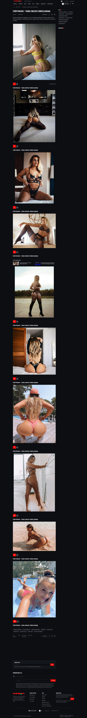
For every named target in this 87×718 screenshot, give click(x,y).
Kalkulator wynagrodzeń (46, 705)
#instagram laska (62, 23)
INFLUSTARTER (50, 3)
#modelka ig (43, 629)
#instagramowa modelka (35, 629)
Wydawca (44, 700)
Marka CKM (44, 694)
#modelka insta (16, 631)
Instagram (33, 697)
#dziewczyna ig (49, 629)
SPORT (29, 3)
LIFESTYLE (15, 3)
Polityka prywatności (46, 704)
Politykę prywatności (37, 666)
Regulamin (31, 666)
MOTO (25, 3)
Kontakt (43, 698)
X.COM (32, 701)
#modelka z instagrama (17, 629)
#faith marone (30, 631)
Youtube (32, 699)
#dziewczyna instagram (38, 631)
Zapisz (52, 664)
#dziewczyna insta (23, 631)
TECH (33, 3)
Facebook (33, 695)
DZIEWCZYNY (43, 3)
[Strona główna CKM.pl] (18, 1)
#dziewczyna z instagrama (63, 19)
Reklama (43, 696)
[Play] (70, 3)
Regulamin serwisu (45, 702)
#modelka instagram (26, 629)
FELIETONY (20, 3)
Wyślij (54, 680)
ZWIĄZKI (37, 3)
